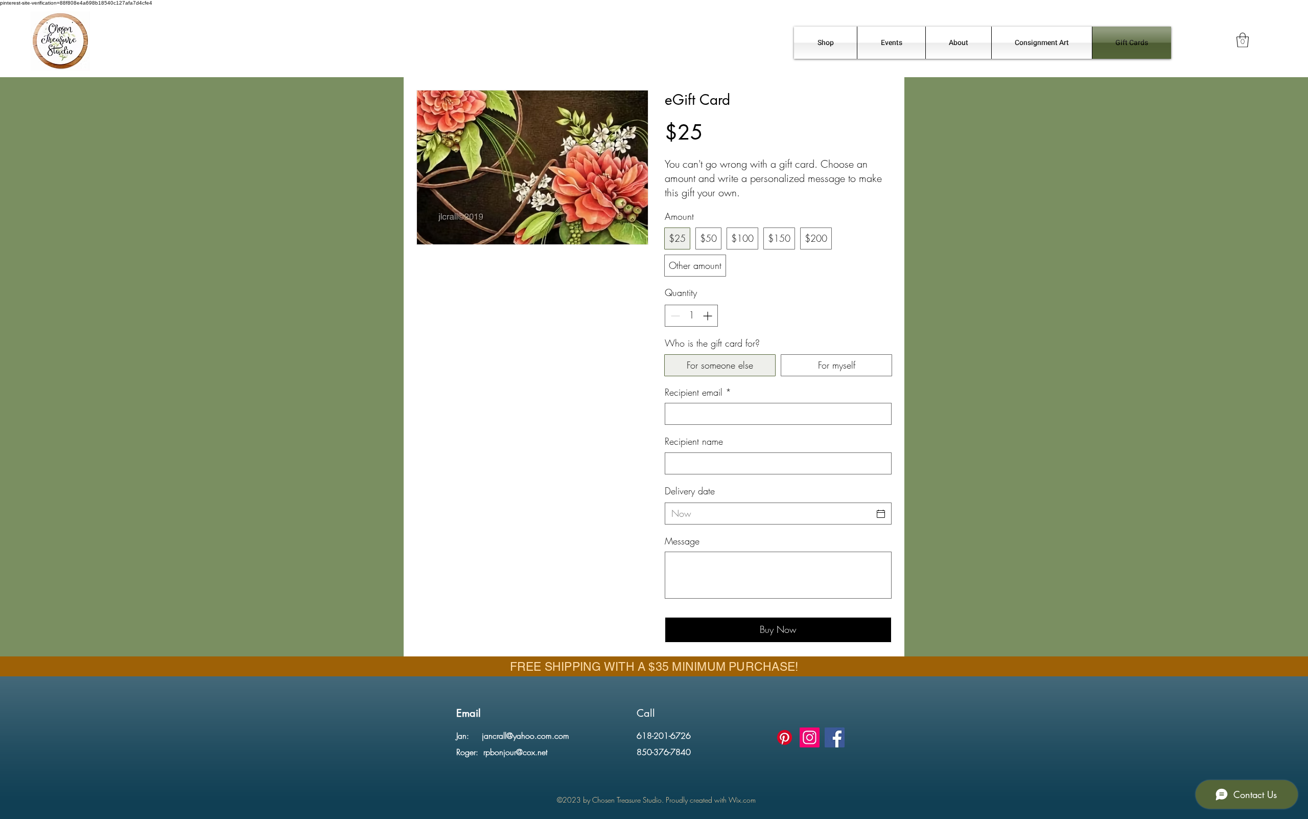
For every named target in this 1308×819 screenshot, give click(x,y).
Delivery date (690, 491)
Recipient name (694, 441)
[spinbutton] (691, 315)
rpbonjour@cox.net (515, 752)
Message (682, 541)
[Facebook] (835, 737)
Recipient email (698, 392)
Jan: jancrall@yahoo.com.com (512, 735)
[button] (1242, 40)
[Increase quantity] (708, 315)
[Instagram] (810, 737)
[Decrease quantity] (674, 315)
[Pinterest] (785, 737)
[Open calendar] (881, 514)
